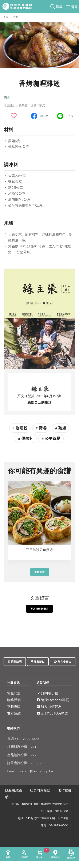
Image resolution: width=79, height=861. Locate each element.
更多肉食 (39, 572)
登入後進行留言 (39, 608)
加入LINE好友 (51, 706)
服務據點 (39, 661)
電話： (12, 739)
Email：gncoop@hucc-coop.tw (30, 771)
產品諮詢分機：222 (21, 755)
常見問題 (14, 693)
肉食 (15, 17)
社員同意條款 (40, 790)
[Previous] (4, 44)
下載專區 (14, 706)
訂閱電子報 (49, 693)
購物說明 (16, 661)
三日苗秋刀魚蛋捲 (39, 550)
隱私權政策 (13, 790)
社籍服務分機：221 (21, 747)
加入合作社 (64, 661)
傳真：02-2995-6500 (54, 825)
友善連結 (14, 713)
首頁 (6, 17)
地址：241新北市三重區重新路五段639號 (43, 818)
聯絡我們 (14, 700)
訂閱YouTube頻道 (54, 713)
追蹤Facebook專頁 (54, 700)
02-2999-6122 (23, 739)
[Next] (75, 44)
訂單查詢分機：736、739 (26, 763)
